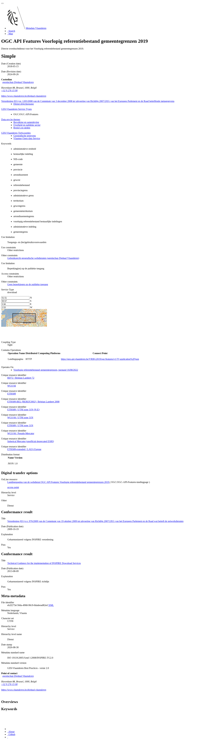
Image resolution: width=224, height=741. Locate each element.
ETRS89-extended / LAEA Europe (24, 449)
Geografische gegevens (24, 135)
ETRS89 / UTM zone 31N (20, 425)
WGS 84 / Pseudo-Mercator (20, 433)
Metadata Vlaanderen (36, 28)
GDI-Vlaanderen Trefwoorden (16, 133)
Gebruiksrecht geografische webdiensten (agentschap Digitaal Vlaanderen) (43, 258)
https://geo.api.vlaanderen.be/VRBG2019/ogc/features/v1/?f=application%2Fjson (100, 359)
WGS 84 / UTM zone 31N (20, 417)
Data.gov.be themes (10, 119)
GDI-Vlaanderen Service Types (16, 109)
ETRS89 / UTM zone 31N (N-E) (23, 409)
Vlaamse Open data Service (26, 138)
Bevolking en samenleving (26, 122)
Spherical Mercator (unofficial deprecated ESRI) (30, 441)
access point (13, 487)
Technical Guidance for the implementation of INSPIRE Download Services (44, 563)
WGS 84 (11, 385)
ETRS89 (11, 393)
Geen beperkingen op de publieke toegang (27, 284)
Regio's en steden (21, 127)
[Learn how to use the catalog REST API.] (7, 737)
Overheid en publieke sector (26, 125)
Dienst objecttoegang (23, 104)
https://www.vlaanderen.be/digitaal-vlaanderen (23, 96)
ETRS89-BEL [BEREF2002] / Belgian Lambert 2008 (33, 401)
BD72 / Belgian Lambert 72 (20, 378)
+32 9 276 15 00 (9, 90)
